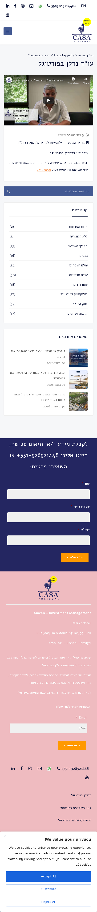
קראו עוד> (44, 170)
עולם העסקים (78, 265)
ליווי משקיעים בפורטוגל (75, 808)
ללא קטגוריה (79, 236)
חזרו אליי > (75, 557)
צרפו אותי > (72, 745)
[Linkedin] (8, 6)
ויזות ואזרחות (78, 226)
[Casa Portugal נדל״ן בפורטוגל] (81, 40)
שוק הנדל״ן (26, 142)
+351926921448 (63, 6)
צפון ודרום (80, 284)
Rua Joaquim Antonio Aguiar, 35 (60, 633)
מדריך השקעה (75, 142)
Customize (48, 889)
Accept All (48, 876)
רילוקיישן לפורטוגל (50, 142)
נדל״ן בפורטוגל (84, 55)
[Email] (31, 6)
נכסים (84, 255)
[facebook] (15, 6)
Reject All (48, 902)
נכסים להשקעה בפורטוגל (74, 820)
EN (83, 6)
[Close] (5, 835)
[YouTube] (8, 15)
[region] (48, 872)
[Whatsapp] (40, 6)
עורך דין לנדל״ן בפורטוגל (69, 153)
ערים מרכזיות (78, 275)
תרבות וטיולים (78, 313)
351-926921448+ (74, 768)
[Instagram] (23, 6)
